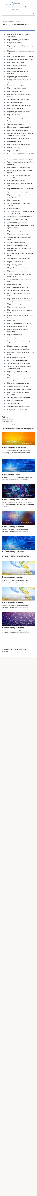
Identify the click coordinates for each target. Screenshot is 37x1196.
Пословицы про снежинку (14, 447)
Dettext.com (15, 3)
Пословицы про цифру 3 (13, 552)
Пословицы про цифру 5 (13, 602)
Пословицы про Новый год (14, 499)
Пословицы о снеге (11, 474)
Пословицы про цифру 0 (13, 526)
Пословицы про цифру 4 (13, 577)
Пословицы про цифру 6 (13, 628)
